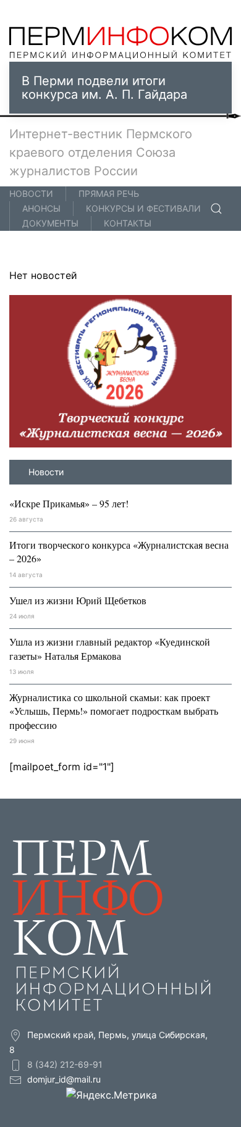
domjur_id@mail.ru (64, 1079)
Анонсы (41, 208)
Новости (31, 193)
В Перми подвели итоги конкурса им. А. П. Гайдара (104, 87)
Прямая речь (108, 193)
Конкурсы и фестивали (143, 208)
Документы (50, 223)
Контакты (127, 223)
